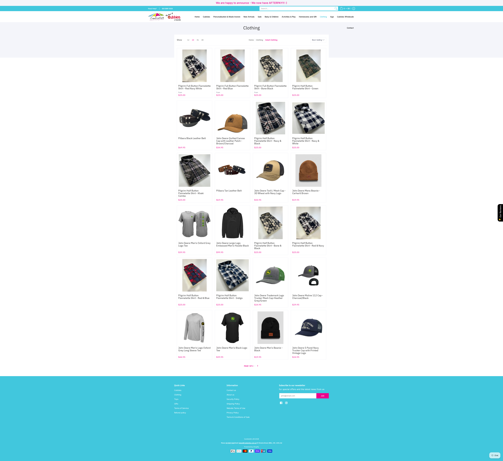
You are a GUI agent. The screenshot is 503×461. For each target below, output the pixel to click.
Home (251, 40)
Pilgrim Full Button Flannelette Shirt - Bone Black (270, 87)
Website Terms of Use (236, 408)
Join (322, 396)
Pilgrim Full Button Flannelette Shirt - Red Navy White (194, 87)
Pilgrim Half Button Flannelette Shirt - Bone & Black (267, 246)
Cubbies (177, 390)
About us (230, 395)
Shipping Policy (233, 404)
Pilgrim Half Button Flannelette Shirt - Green (305, 87)
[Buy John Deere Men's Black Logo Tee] (232, 327)
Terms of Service (181, 408)
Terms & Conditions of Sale (238, 417)
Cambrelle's (248, 439)
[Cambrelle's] (164, 16)
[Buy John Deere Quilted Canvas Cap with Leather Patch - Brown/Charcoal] (232, 118)
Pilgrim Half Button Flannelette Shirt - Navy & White (305, 141)
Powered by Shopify (251, 447)
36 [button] (198, 40)
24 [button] (193, 40)
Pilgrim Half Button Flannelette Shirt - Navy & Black (267, 141)
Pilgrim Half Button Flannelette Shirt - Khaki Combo (191, 193)
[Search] (336, 8)
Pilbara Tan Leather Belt (229, 190)
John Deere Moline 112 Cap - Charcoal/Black (307, 297)
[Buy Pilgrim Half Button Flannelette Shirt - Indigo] (232, 275)
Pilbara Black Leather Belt (192, 138)
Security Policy (233, 399)
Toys (176, 399)
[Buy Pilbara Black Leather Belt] (194, 118)
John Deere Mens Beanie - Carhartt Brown (306, 192)
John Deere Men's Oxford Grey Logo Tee (194, 244)
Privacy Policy (233, 412)
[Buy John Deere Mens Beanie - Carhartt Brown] (308, 170)
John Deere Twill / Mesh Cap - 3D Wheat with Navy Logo (270, 192)
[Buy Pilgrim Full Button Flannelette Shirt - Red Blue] (232, 66)
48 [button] (202, 40)
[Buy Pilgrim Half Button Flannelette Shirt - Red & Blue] (194, 275)
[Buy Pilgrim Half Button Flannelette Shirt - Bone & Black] (270, 223)
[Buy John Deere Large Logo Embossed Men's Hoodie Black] (232, 223)
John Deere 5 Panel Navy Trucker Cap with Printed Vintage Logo (305, 350)
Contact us (231, 390)
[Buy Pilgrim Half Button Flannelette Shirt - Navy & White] (308, 118)
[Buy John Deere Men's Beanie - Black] (270, 327)
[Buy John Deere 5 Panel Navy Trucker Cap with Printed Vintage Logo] (308, 327)
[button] (345, 8)
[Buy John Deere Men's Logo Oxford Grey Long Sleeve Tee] (194, 327)
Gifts (176, 404)
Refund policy (180, 412)
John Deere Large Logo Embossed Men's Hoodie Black (232, 244)
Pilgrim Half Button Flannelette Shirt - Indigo (229, 297)
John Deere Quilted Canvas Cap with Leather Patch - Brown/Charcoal (230, 141)
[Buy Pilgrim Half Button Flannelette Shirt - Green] (308, 66)
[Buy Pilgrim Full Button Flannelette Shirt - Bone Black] (270, 66)
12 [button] (188, 40)
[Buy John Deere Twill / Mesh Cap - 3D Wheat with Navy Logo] (270, 170)
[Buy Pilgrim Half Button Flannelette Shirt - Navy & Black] (270, 118)
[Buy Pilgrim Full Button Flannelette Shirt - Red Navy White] (194, 66)
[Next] (257, 366)
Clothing (259, 40)
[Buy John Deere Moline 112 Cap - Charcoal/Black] (308, 275)
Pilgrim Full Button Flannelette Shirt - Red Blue (232, 87)
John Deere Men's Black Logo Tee (231, 349)
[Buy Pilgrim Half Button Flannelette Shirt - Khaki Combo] (194, 170)
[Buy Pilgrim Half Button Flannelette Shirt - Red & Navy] (308, 223)
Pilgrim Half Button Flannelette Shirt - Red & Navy (308, 244)
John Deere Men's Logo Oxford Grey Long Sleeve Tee (194, 349)
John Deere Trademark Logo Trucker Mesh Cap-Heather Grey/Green (269, 298)
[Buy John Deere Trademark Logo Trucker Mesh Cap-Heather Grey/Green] (270, 275)
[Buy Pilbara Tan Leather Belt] (232, 170)
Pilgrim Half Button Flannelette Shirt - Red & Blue (193, 297)
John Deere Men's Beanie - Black (268, 349)
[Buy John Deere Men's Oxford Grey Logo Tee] (194, 223)
